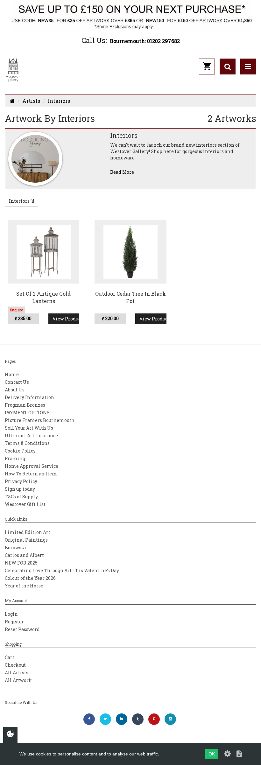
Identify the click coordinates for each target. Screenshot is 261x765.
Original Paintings (26, 540)
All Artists (16, 673)
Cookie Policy (20, 451)
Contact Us (17, 382)
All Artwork (18, 680)
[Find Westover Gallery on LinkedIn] (121, 719)
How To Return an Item (31, 474)
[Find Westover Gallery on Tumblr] (138, 719)
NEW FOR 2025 (21, 563)
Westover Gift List (25, 504)
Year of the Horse (24, 586)
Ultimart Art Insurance (31, 435)
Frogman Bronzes (25, 405)
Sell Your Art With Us (29, 428)
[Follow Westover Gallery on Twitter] (105, 719)
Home (12, 374)
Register (14, 622)
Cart (9, 657)
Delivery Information (29, 397)
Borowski (15, 547)
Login (11, 614)
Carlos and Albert (24, 555)
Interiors (59, 100)
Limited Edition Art (27, 532)
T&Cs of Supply (21, 497)
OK (211, 753)
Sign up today (20, 489)
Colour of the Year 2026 (30, 578)
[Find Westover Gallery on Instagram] (170, 719)
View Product (66, 319)
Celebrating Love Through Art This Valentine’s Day (62, 570)
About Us (15, 390)
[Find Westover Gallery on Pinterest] (154, 719)
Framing (15, 458)
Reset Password (22, 629)
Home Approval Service (31, 466)
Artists (31, 100)
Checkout (15, 665)
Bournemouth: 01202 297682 (145, 41)
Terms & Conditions (27, 443)
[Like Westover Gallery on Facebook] (89, 719)
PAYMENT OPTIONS (27, 413)
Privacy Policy (21, 481)
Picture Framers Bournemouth (39, 420)
